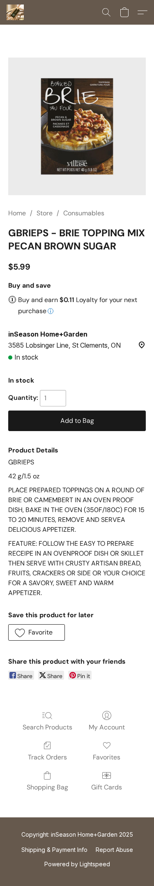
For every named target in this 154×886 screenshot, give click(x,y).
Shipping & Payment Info (54, 849)
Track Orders (47, 757)
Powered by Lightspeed (77, 864)
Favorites (106, 757)
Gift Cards (106, 787)
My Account (107, 727)
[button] (16, 12)
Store (45, 213)
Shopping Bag (47, 787)
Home (17, 213)
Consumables (83, 213)
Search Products (47, 727)
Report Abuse (114, 849)
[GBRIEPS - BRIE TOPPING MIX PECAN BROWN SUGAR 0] (77, 126)
